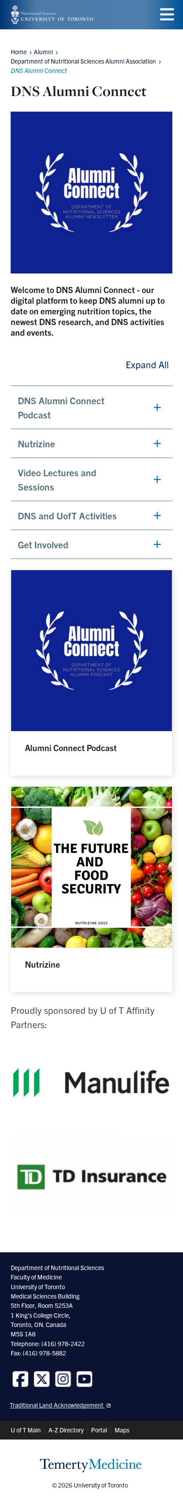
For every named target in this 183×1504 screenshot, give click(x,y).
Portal (99, 1430)
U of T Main (26, 1430)
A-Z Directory (66, 1430)
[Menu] (167, 14)
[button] (91, 407)
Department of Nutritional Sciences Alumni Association (83, 61)
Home (19, 52)
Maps (122, 1430)
